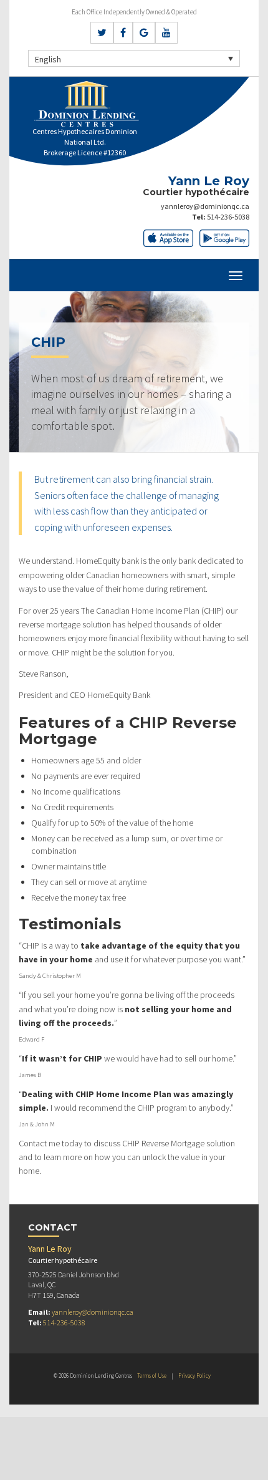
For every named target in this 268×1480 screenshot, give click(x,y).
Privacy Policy (194, 1375)
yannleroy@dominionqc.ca (205, 206)
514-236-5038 (228, 216)
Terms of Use (151, 1375)
